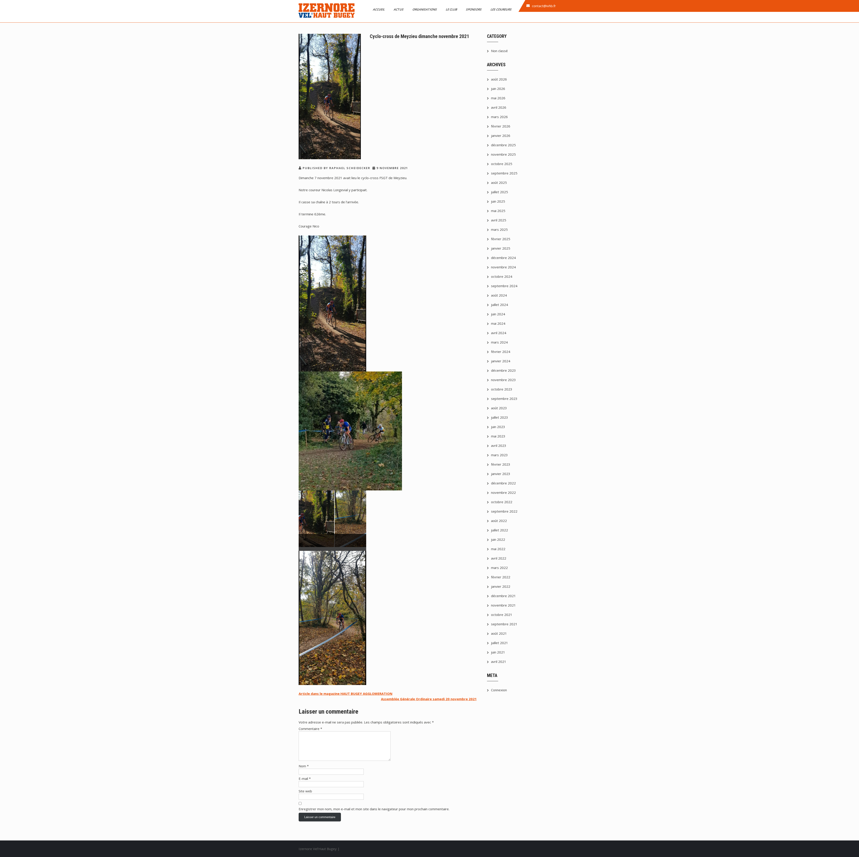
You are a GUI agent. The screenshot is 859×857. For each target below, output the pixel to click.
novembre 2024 (503, 267)
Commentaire (310, 728)
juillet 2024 (499, 304)
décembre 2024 (503, 257)
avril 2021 (498, 661)
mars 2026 (499, 117)
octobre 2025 (501, 163)
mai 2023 (498, 436)
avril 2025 (498, 220)
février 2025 (500, 239)
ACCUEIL (379, 9)
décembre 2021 (503, 596)
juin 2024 (498, 314)
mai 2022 (498, 549)
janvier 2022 (500, 586)
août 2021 (499, 633)
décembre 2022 (503, 483)
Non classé (499, 51)
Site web (305, 791)
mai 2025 (498, 210)
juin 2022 (498, 539)
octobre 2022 (501, 502)
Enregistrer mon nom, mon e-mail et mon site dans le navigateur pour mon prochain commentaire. (374, 809)
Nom (304, 766)
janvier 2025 (500, 248)
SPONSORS (474, 9)
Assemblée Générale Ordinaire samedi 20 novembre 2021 (429, 699)
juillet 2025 (499, 192)
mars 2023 (499, 455)
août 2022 (499, 520)
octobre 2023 (501, 389)
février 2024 (500, 351)
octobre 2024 (501, 276)
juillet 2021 (499, 643)
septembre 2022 (504, 511)
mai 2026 (498, 98)
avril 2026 (498, 107)
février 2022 (500, 577)
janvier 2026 (500, 135)
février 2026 (500, 126)
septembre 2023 (504, 398)
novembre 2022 (503, 492)
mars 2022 (499, 567)
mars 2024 (499, 342)
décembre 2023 (503, 370)
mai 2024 (498, 323)
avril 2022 (498, 558)
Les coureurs (501, 9)
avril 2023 (498, 445)
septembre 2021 (504, 624)
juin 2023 (498, 426)
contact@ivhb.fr (544, 6)
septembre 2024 (504, 286)
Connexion (499, 690)
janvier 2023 (500, 473)
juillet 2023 (499, 417)
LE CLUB (451, 9)
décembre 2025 (503, 145)
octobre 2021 (501, 614)
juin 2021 (498, 652)
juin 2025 (498, 201)
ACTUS (399, 9)
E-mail (305, 778)
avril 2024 (498, 333)
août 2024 (499, 295)
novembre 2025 (503, 154)
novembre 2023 (503, 380)
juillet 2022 (499, 530)
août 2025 (499, 182)
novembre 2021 (503, 605)
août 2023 (499, 408)
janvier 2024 (500, 361)
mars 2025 (499, 229)
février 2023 (500, 464)
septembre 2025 (504, 173)
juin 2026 (498, 88)
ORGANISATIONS (425, 9)
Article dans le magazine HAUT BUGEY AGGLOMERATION (345, 693)
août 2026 (499, 79)
